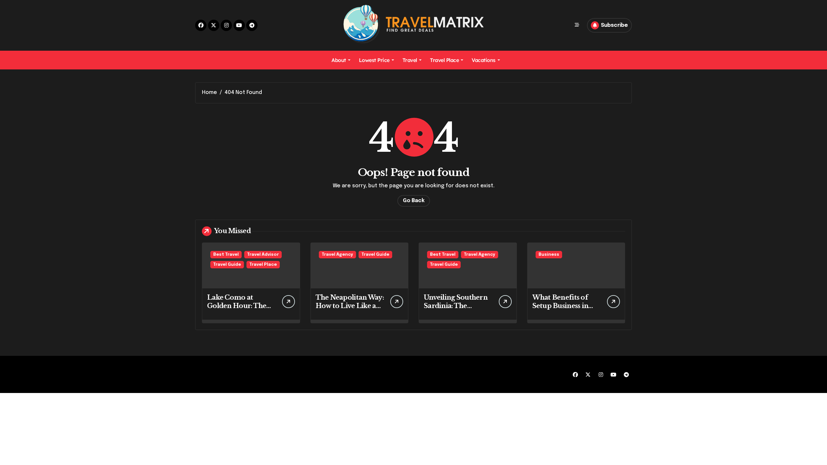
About (338, 60)
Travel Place (444, 60)
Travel (410, 60)
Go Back (413, 200)
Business (549, 255)
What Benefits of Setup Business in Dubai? (560, 306)
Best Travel (226, 255)
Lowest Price (374, 60)
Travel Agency (337, 255)
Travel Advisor (263, 255)
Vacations (484, 60)
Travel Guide (227, 265)
